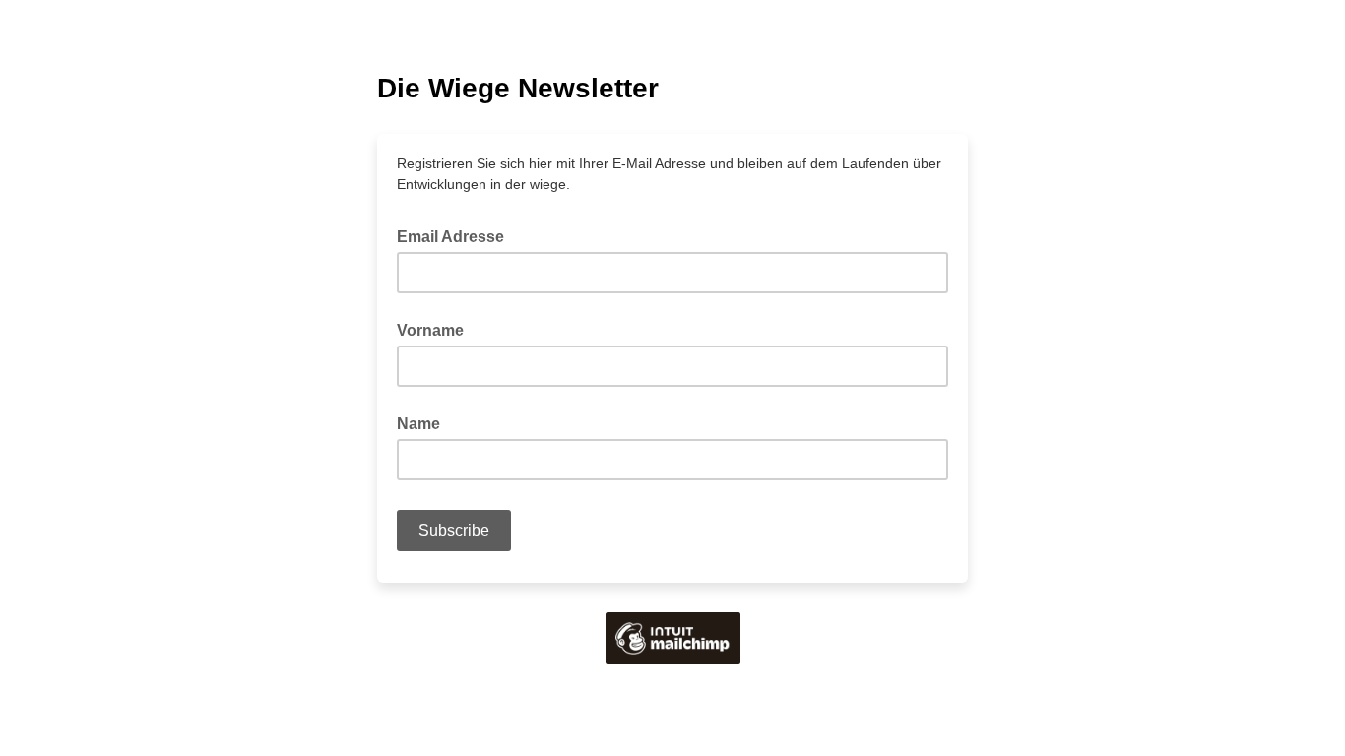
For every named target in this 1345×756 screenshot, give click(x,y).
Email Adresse (456, 235)
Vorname (430, 330)
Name (418, 423)
